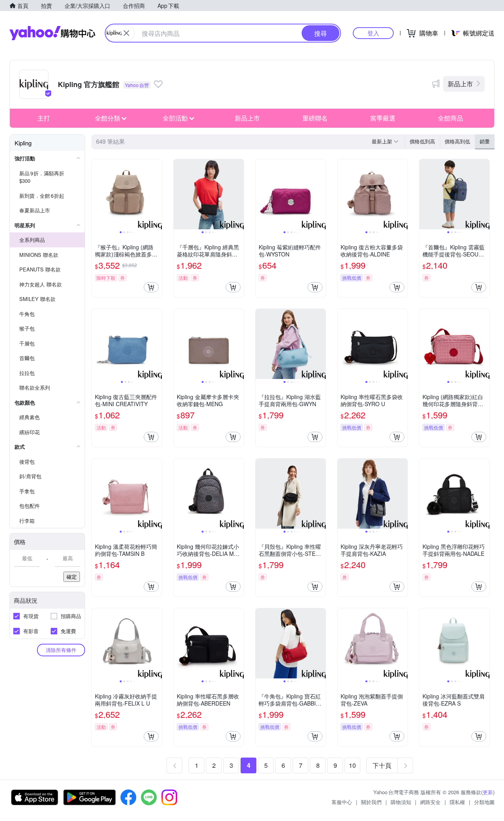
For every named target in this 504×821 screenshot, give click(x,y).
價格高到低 (457, 141)
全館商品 (450, 118)
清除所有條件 (61, 650)
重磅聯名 (315, 118)
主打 (43, 118)
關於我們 (371, 802)
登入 (373, 33)
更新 (488, 792)
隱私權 (457, 802)
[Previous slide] (97, 194)
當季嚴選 (382, 118)
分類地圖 (484, 802)
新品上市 (460, 83)
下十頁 (381, 765)
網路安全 (430, 802)
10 (352, 765)
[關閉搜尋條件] (126, 33)
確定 (72, 576)
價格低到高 (422, 141)
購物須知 (401, 802)
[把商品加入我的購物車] (151, 287)
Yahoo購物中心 (52, 33)
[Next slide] (157, 194)
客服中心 (342, 802)
